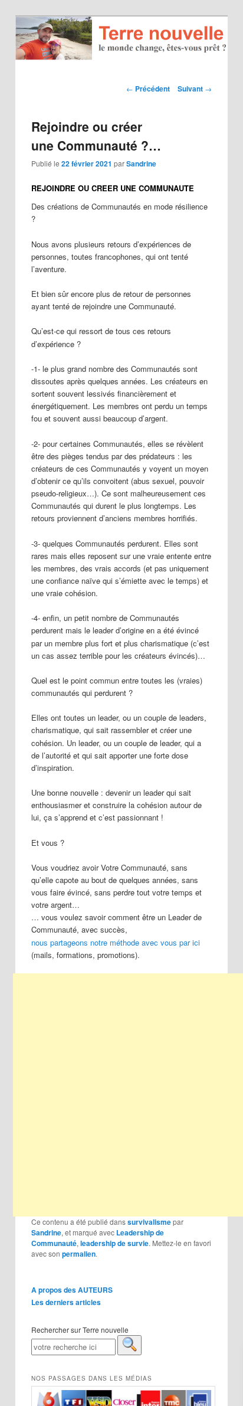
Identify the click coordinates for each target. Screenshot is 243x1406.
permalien (79, 1253)
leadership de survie (114, 1243)
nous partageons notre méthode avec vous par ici (115, 942)
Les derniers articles (66, 1302)
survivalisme (149, 1222)
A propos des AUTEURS (72, 1289)
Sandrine (141, 163)
